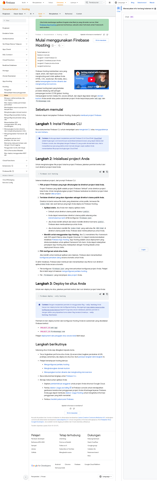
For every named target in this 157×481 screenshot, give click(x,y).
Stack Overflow (93, 442)
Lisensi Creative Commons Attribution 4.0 (91, 417)
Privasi (43, 476)
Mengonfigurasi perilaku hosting (56, 365)
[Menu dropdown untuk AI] (34, 13)
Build (24, 3)
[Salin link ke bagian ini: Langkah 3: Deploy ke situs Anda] (88, 284)
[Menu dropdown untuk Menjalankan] (44, 2)
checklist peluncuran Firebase (61, 399)
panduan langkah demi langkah (90, 357)
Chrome (67, 464)
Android (58, 464)
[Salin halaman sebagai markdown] (59, 45)
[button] (12, 33)
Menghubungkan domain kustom (57, 368)
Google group (92, 445)
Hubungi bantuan (93, 439)
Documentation (10, 9)
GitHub (33, 452)
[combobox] (95, 2)
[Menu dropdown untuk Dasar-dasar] (25, 13)
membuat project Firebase (91, 115)
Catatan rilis (92, 449)
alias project (56, 194)
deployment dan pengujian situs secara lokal (59, 336)
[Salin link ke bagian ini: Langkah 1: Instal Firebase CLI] (83, 124)
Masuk (152, 3)
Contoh (79, 14)
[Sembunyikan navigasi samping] (26, 477)
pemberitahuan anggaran (60, 384)
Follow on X (63, 445)
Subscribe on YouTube (66, 449)
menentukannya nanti (56, 218)
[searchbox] (14, 20)
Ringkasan (6, 14)
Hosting (26, 9)
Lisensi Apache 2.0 (62, 420)
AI (31, 14)
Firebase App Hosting (48, 25)
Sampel (33, 445)
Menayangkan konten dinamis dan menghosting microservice (68, 372)
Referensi (68, 14)
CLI (71, 376)
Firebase (38, 34)
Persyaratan (35, 476)
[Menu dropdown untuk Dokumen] (66, 2)
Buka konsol (142, 3)
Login (143, 250)
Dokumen (60, 3)
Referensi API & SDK (38, 442)
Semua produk (60, 468)
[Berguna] (104, 34)
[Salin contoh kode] (107, 172)
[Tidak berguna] (107, 34)
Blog (132, 3)
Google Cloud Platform (92, 464)
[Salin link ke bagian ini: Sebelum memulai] (65, 110)
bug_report (155, 8)
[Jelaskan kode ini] (100, 172)
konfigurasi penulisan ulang (50, 258)
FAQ (89, 456)
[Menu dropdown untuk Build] (28, 2)
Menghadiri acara (65, 452)
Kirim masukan (101, 40)
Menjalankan (37, 3)
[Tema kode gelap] (103, 172)
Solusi (51, 3)
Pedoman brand (93, 452)
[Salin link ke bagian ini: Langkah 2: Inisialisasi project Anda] (91, 159)
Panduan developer (37, 439)
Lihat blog (62, 439)
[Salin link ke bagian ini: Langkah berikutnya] (68, 344)
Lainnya (73, 3)
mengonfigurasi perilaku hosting (74, 271)
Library (33, 449)
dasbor (59, 388)
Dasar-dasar (18, 14)
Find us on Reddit (65, 442)
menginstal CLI (85, 130)
